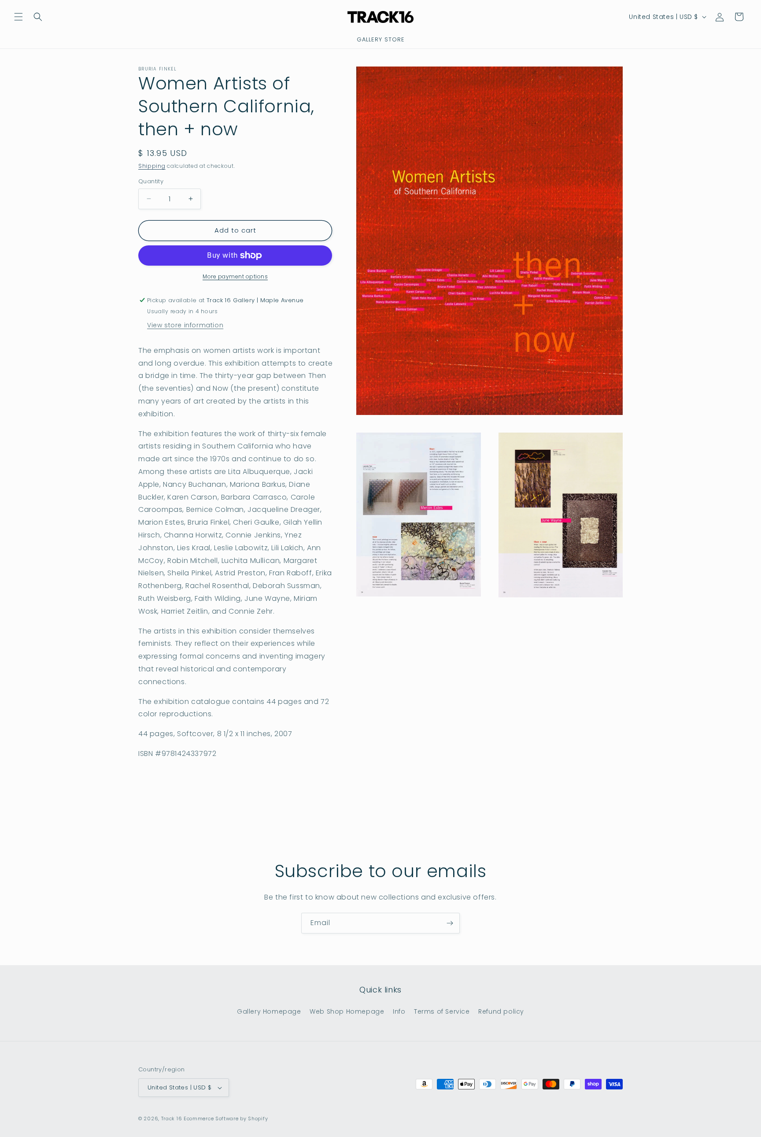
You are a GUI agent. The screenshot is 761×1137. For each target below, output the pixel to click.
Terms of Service (442, 1011)
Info (399, 1011)
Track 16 (171, 1118)
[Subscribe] (449, 923)
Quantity (150, 181)
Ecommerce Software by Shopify (226, 1118)
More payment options (235, 276)
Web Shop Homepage (347, 1011)
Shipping (152, 166)
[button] (18, 16)
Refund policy (501, 1011)
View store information (185, 325)
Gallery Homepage (269, 1011)
